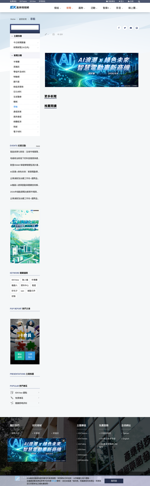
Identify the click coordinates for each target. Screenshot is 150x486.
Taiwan (126, 433)
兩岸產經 (17, 117)
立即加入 (30, 355)
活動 (93, 8)
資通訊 (16, 67)
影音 (119, 8)
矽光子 (15, 291)
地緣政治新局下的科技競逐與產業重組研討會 (30, 158)
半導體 (16, 62)
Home (12, 19)
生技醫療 (17, 97)
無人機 (25, 280)
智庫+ (106, 8)
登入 (122, 1)
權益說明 (20, 355)
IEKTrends (82, 438)
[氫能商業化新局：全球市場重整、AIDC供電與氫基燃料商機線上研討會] (25, 236)
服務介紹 (15, 433)
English (126, 438)
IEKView (33, 1)
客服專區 (111, 1)
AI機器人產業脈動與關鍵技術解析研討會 (28, 185)
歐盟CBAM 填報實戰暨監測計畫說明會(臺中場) (31, 165)
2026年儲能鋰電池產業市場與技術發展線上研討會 (32, 192)
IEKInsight (82, 455)
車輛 (32, 18)
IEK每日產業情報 (107, 438)
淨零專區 (42, 1)
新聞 (69, 8)
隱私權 (54, 481)
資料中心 (25, 285)
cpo (22, 291)
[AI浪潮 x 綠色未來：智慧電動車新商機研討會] (91, 70)
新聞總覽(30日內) (21, 47)
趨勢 (81, 8)
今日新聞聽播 (19, 42)
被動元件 (31, 291)
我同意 (114, 481)
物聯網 (16, 77)
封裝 (14, 296)
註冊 (131, 1)
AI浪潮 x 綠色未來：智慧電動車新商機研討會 (30, 172)
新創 (15, 127)
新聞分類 (17, 55)
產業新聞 (23, 19)
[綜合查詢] (139, 1)
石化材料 (17, 92)
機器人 (15, 285)
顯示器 (16, 82)
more (38, 146)
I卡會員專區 (105, 433)
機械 (15, 102)
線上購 (132, 8)
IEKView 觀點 (21, 393)
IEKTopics (23, 1)
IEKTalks (82, 444)
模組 (57, 8)
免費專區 (13, 1)
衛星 (34, 285)
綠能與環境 (18, 87)
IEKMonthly (83, 460)
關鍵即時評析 (21, 403)
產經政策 (17, 112)
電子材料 (17, 131)
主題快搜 (17, 36)
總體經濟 (17, 122)
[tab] (25, 36)
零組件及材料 (19, 72)
